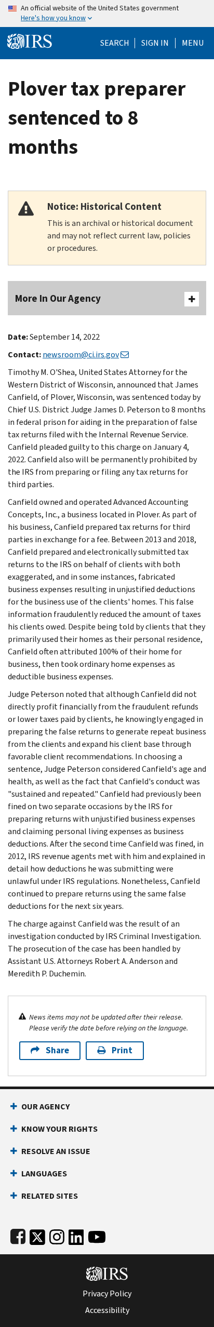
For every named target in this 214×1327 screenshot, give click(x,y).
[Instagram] (56, 1234)
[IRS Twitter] (37, 1234)
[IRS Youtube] (97, 1234)
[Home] (29, 40)
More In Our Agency (58, 298)
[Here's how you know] (107, 13)
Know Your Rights (59, 1128)
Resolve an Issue (55, 1151)
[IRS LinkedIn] (76, 1234)
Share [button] (57, 1050)
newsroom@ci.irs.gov (81, 354)
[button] (155, 43)
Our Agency (45, 1106)
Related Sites (49, 1195)
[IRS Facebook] (17, 1234)
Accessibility (107, 1310)
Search (114, 43)
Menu (193, 43)
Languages (44, 1173)
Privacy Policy (107, 1294)
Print (122, 1050)
